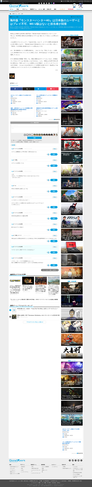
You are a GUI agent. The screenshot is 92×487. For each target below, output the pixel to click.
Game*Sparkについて (13, 480)
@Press (58, 482)
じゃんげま (75, 466)
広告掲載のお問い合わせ (33, 480)
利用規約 (69, 480)
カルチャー (54, 464)
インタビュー (12, 470)
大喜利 (64, 466)
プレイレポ (12, 468)
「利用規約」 (26, 141)
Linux (22, 470)
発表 (43, 468)
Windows (23, 466)
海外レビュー (12, 471)
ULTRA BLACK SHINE (77, 472)
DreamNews (54, 482)
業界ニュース (44, 470)
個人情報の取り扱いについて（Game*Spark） (59, 480)
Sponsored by (51, 119)
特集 (18, 9)
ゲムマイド (79, 9)
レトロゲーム (54, 466)
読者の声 (49, 9)
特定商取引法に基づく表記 (77, 480)
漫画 (55, 9)
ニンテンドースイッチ (36, 473)
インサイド (62, 9)
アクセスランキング (14, 11)
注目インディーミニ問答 (15, 473)
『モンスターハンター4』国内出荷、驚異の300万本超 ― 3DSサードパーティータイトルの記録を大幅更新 (34, 300)
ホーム (11, 9)
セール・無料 (42, 9)
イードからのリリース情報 (35, 482)
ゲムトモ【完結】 (76, 474)
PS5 (32, 466)
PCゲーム (25, 9)
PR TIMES (49, 482)
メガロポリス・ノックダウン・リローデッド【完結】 (78, 469)
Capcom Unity (15, 85)
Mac (22, 468)
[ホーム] (10, 13)
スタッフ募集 (43, 482)
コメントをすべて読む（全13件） (49, 270)
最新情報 (43, 464)
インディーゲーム (24, 471)
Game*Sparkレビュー (14, 466)
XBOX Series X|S (35, 468)
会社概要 (40, 480)
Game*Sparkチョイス (67, 468)
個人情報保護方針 (46, 480)
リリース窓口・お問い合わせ (23, 480)
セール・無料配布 (45, 466)
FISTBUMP (71, 9)
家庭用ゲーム (33, 9)
